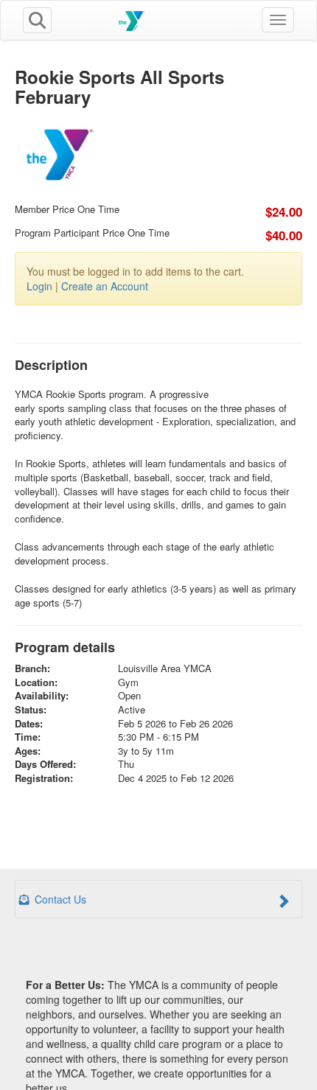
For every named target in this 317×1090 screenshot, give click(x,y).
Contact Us (59, 899)
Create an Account (104, 286)
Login (39, 286)
